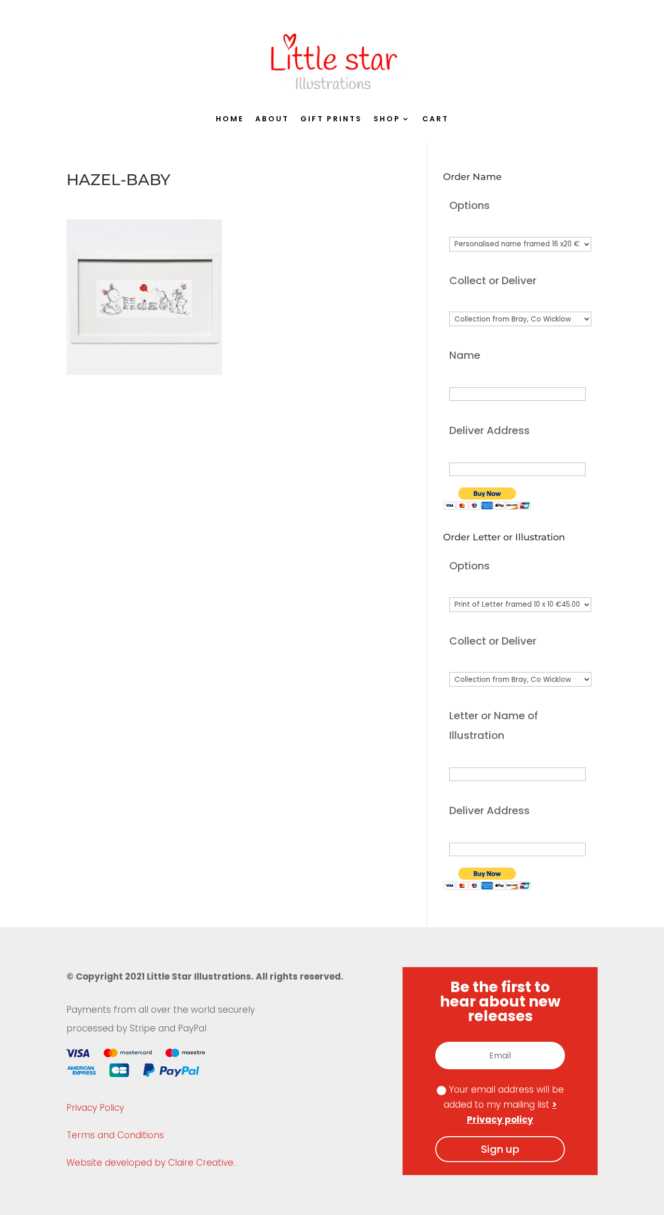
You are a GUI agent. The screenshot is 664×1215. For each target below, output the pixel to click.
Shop (387, 119)
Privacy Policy (95, 1107)
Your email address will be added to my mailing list (504, 1104)
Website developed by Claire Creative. (150, 1162)
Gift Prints (331, 119)
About (272, 119)
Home (230, 119)
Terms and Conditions (115, 1135)
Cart (435, 119)
